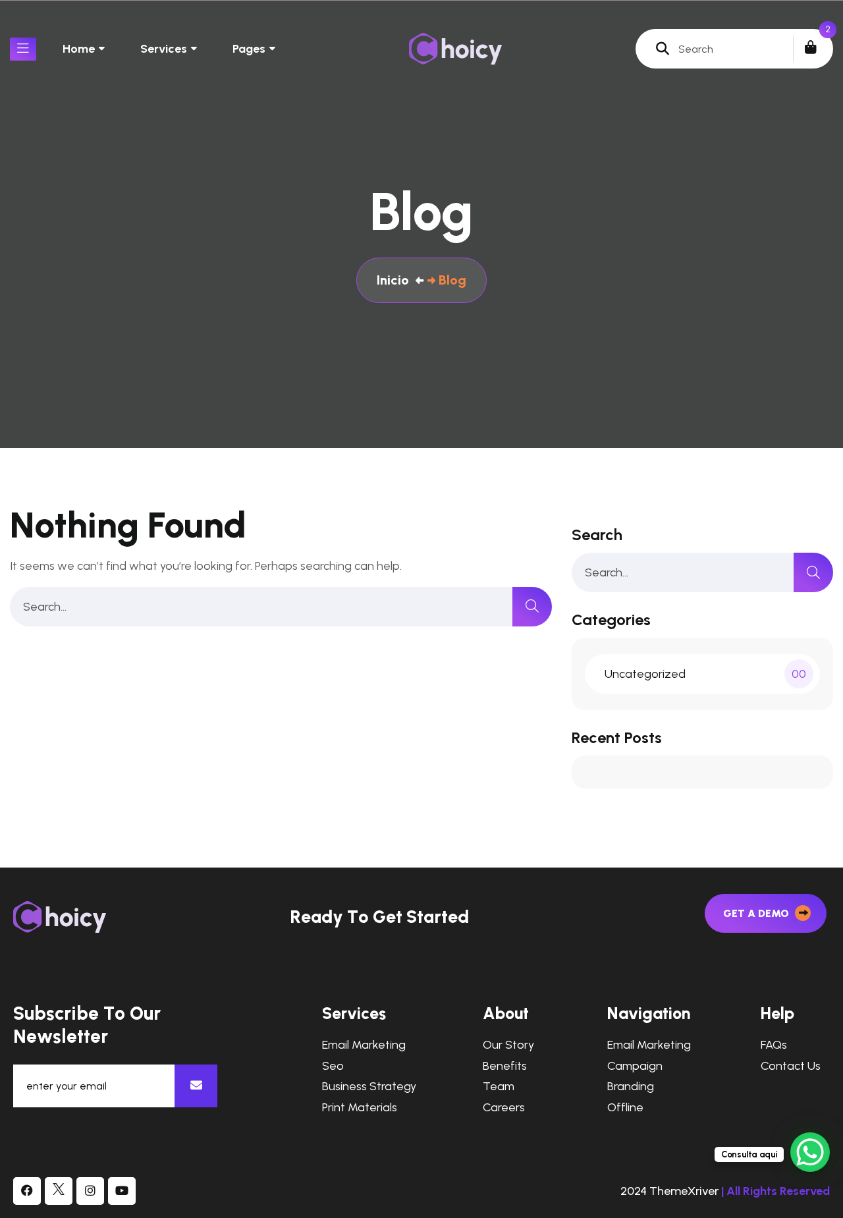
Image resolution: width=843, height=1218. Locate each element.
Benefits (505, 1066)
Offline (625, 1108)
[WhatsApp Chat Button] (810, 1152)
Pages (248, 49)
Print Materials (359, 1108)
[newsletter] (196, 1086)
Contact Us (791, 1066)
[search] (532, 606)
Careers (504, 1108)
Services (163, 49)
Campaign (635, 1066)
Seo (333, 1066)
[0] (811, 47)
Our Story (508, 1045)
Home (79, 49)
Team (498, 1086)
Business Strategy (369, 1086)
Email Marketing (364, 1045)
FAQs (774, 1045)
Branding (630, 1086)
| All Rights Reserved (775, 1191)
